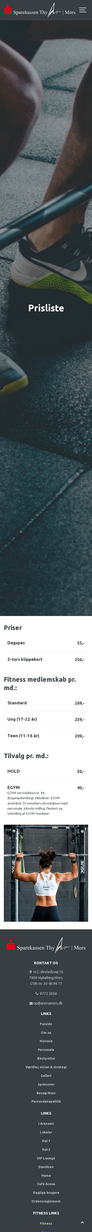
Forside (46, 1024)
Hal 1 (46, 1141)
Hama (46, 1175)
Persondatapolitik (46, 1101)
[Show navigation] (83, 10)
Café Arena (46, 1184)
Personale (46, 1049)
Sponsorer (46, 1084)
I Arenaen (46, 1123)
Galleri (46, 1075)
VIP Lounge (46, 1158)
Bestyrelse (46, 1058)
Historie (46, 1041)
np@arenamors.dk (48, 1003)
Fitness (46, 1223)
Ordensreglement (46, 1201)
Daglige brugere (46, 1192)
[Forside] (46, 955)
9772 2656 (48, 994)
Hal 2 (46, 1149)
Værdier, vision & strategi (46, 1067)
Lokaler (46, 1132)
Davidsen (46, 1167)
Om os (46, 1032)
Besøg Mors (46, 1093)
